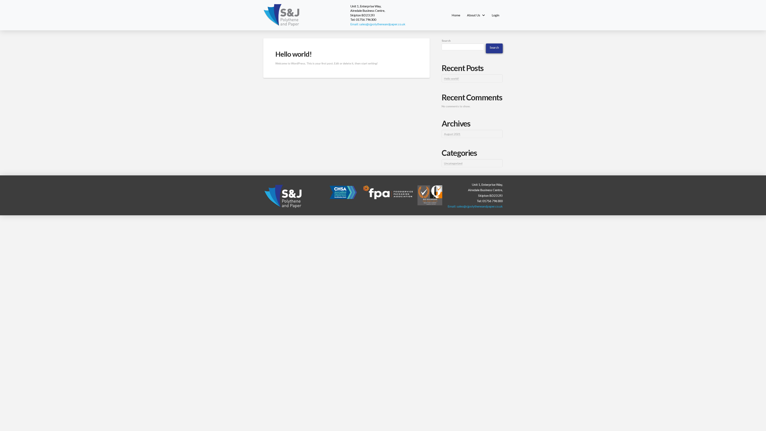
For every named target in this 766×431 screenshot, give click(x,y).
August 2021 (452, 134)
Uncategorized (453, 163)
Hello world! (293, 54)
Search (446, 40)
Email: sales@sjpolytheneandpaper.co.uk (377, 24)
